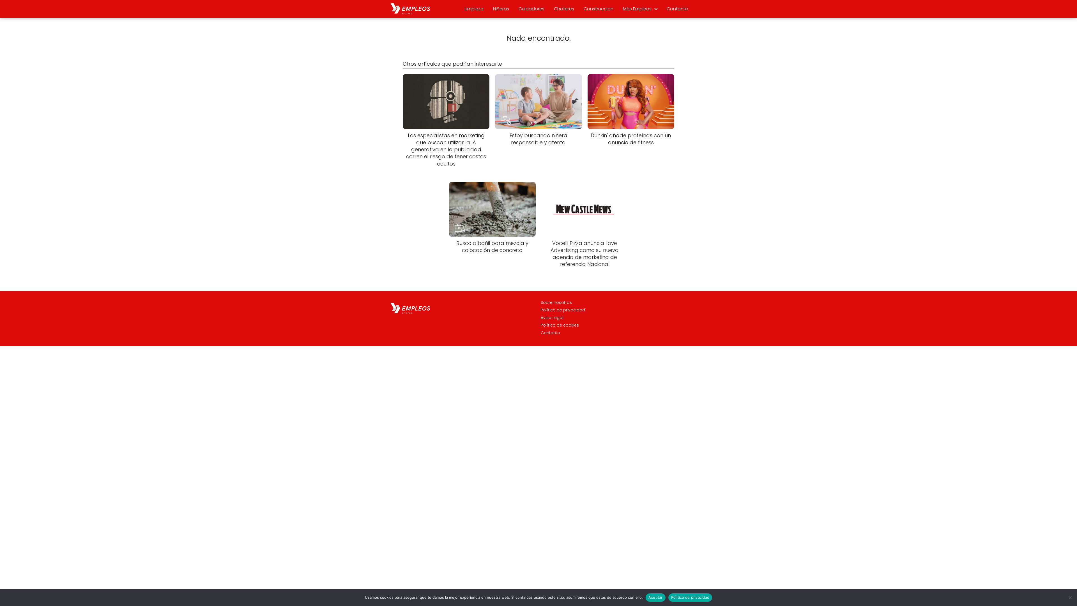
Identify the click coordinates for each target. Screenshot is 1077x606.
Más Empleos (637, 9)
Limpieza (474, 9)
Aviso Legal (552, 317)
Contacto (677, 9)
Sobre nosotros (556, 302)
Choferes (564, 9)
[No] (1070, 597)
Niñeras (501, 9)
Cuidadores (531, 9)
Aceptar (655, 597)
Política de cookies (560, 325)
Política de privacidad (563, 310)
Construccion (598, 9)
